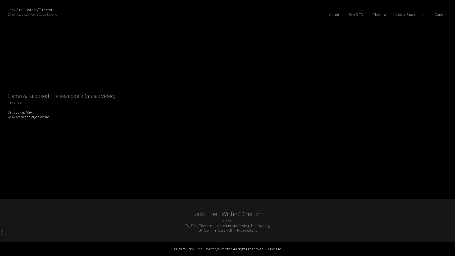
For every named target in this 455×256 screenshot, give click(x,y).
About (334, 14)
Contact (440, 14)
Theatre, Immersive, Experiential (399, 14)
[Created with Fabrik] (2, 232)
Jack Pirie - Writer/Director (227, 213)
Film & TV (356, 14)
